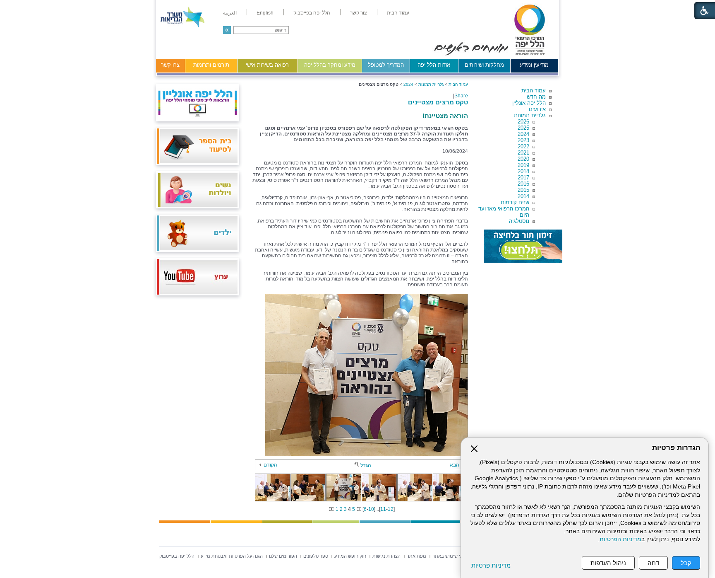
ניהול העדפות (608, 562)
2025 (523, 128)
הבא (454, 465)
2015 (523, 190)
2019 (523, 165)
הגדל (365, 465)
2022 (523, 146)
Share (461, 96)
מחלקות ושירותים (484, 65)
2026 (523, 122)
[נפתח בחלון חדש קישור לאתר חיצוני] (523, 246)
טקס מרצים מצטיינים (438, 102)
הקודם (270, 465)
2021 (523, 153)
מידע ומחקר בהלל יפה (329, 65)
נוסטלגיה (519, 221)
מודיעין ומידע (534, 65)
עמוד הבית (533, 90)
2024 (523, 134)
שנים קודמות (515, 202)
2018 (523, 171)
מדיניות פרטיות (491, 565)
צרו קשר (170, 65)
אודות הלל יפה (433, 65)
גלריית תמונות (530, 115)
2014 (523, 196)
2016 (523, 184)
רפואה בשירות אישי (267, 65)
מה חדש (536, 97)
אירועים (537, 109)
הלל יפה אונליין (529, 103)
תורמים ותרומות (211, 65)
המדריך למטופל (386, 65)
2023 (523, 140)
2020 (523, 159)
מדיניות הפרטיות (620, 539)
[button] (227, 30)
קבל (686, 562)
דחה (653, 562)
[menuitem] (398, 13)
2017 (523, 177)
